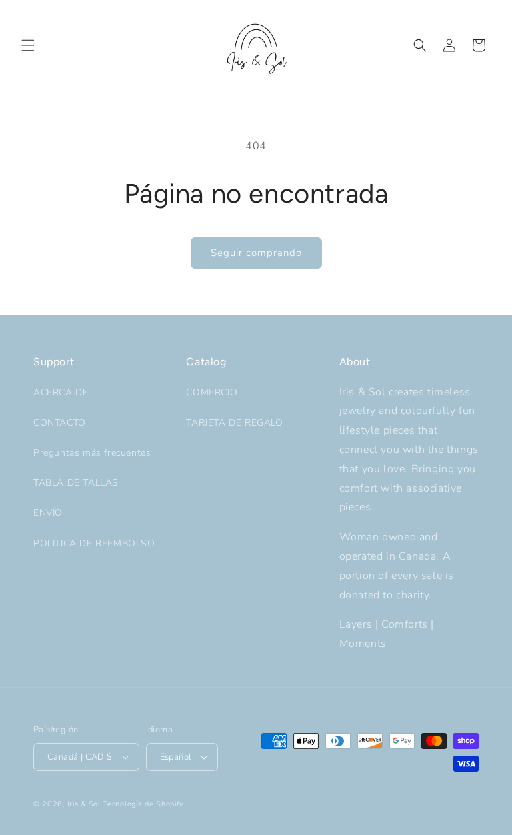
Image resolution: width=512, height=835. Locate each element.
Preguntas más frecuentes (92, 452)
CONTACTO (59, 422)
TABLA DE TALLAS (76, 482)
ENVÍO (48, 512)
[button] (28, 45)
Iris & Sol (84, 804)
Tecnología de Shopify (143, 804)
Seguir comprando (256, 252)
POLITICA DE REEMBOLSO (94, 543)
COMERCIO (211, 392)
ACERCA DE (60, 392)
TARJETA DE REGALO (234, 422)
